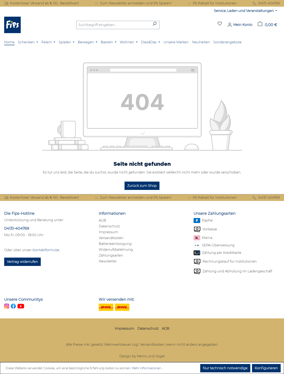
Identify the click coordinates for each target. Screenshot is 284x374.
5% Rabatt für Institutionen (215, 3)
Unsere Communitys (23, 299)
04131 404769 (269, 3)
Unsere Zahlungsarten (215, 213)
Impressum (108, 232)
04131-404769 (16, 228)
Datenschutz (109, 226)
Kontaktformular (45, 250)
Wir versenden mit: (117, 299)
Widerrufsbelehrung (116, 250)
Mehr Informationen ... (148, 368)
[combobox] (113, 25)
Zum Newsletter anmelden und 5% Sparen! (136, 3)
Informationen (112, 213)
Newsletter (108, 261)
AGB (102, 220)
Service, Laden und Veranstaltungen (244, 11)
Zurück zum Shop (142, 186)
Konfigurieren (266, 368)
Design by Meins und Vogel (142, 356)
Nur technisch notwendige (225, 368)
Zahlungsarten (111, 255)
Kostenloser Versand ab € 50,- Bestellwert (44, 3)
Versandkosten (111, 238)
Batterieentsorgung (115, 244)
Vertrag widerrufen (22, 262)
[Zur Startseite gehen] (12, 25)
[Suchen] (154, 25)
